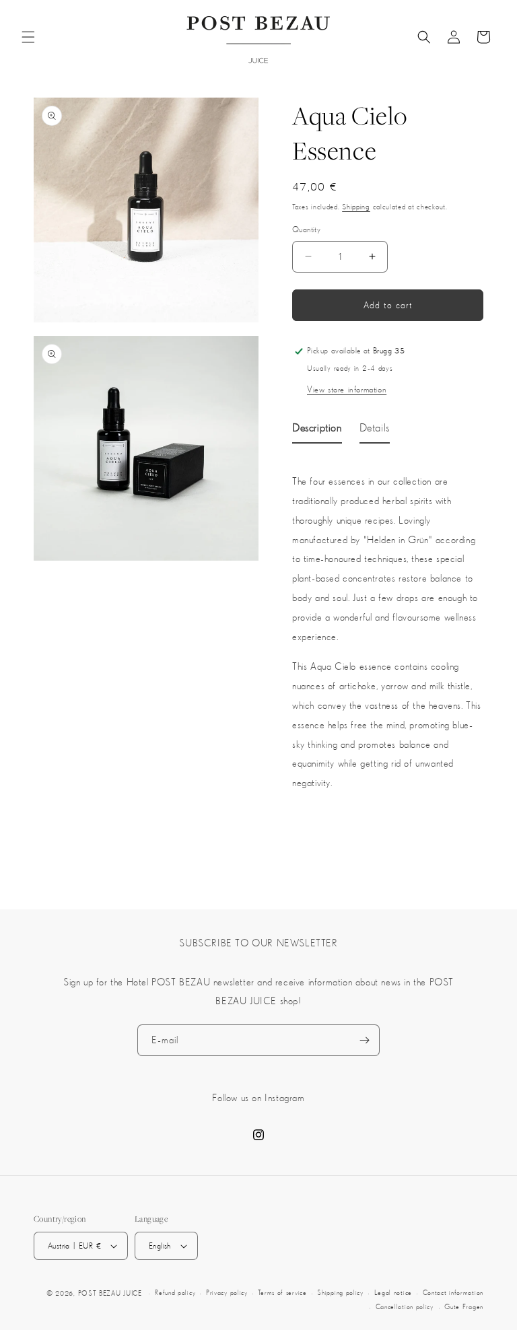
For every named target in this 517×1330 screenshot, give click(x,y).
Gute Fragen (463, 1306)
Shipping (356, 206)
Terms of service (282, 1292)
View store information (346, 389)
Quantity (306, 229)
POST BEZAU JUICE (110, 1293)
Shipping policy (340, 1292)
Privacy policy (227, 1292)
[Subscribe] (364, 1040)
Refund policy (175, 1292)
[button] (28, 37)
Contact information (453, 1292)
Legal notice (393, 1292)
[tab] (317, 430)
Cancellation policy (405, 1306)
